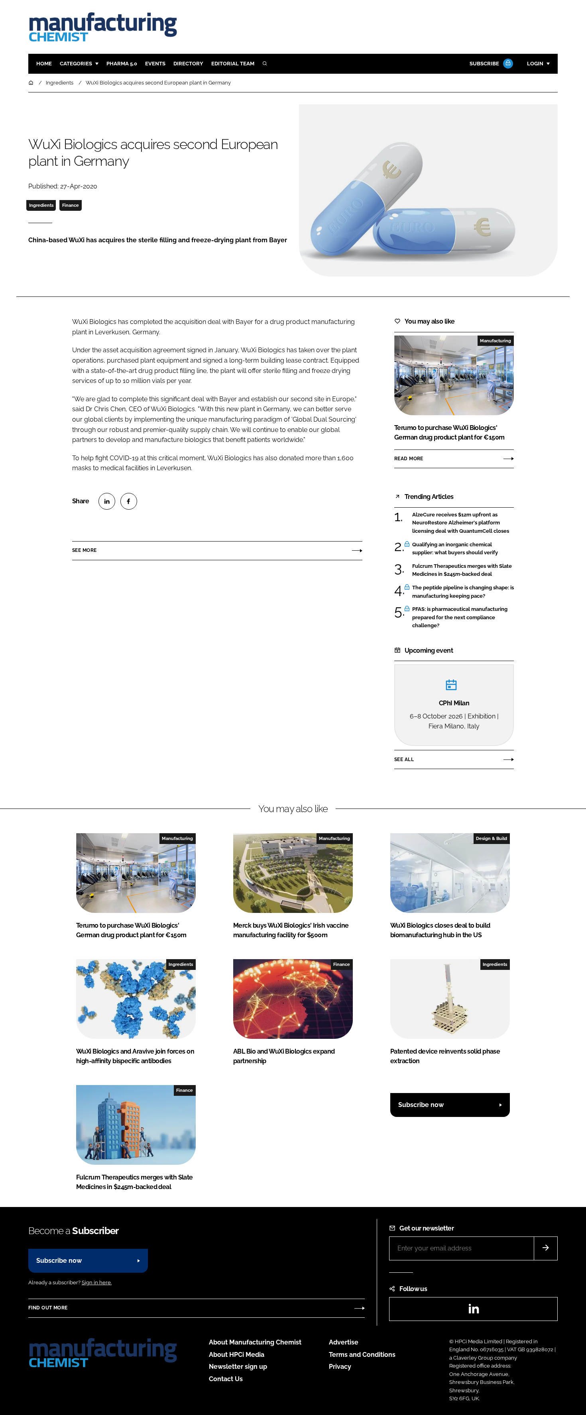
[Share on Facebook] (128, 501)
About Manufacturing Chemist (255, 1342)
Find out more (47, 1308)
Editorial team (232, 64)
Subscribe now (421, 1105)
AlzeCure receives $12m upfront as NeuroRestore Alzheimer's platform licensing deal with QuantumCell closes (460, 523)
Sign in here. (97, 1282)
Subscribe (484, 64)
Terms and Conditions (362, 1354)
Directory (188, 64)
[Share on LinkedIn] (106, 501)
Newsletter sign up (238, 1366)
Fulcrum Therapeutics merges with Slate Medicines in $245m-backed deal (462, 570)
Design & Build (491, 838)
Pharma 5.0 (121, 64)
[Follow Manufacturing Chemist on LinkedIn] (473, 1311)
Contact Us (226, 1379)
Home (44, 64)
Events (155, 64)
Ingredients (41, 205)
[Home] (31, 83)
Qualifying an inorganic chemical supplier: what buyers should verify (455, 549)
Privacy (340, 1366)
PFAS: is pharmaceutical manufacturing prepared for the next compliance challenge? (459, 617)
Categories (76, 64)
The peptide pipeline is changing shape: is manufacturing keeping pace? (463, 592)
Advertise (343, 1342)
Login (535, 64)
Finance (70, 205)
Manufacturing (495, 340)
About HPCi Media (236, 1354)
